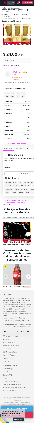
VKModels (17, 72)
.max (7, 93)
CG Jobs (6, 361)
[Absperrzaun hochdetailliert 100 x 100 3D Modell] (17, 232)
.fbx (18, 96)
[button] (28, 234)
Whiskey (8, 182)
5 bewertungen (17, 78)
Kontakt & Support (11, 365)
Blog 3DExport (8, 358)
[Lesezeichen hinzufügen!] (28, 240)
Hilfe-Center (7, 372)
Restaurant (18, 189)
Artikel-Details (8, 148)
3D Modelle (7, 340)
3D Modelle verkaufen (10, 352)
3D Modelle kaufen (11, 336)
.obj (12, 96)
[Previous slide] (5, 37)
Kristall (26, 182)
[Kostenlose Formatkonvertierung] (23, 96)
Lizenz (5, 378)
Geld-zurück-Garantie (10, 391)
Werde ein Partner (9, 355)
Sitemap (22, 404)
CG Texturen (7, 349)
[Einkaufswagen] (24, 240)
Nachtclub (8, 189)
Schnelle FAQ (7, 375)
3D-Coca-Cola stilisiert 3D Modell (13, 287)
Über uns (7, 295)
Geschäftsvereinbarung (10, 381)
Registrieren (28, 2)
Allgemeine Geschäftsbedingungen (14, 387)
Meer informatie (16, 416)
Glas (20, 182)
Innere (26, 189)
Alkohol (23, 186)
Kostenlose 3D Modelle (11, 346)
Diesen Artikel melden (18, 144)
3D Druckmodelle (9, 343)
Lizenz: (7, 66)
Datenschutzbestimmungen (12, 384)
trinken (14, 192)
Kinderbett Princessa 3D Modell (16, 200)
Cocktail (8, 186)
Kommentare (19, 148)
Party (27, 192)
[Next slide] (29, 37)
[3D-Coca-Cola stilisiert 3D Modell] (17, 274)
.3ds (23, 93)
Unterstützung (7, 369)
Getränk (16, 186)
